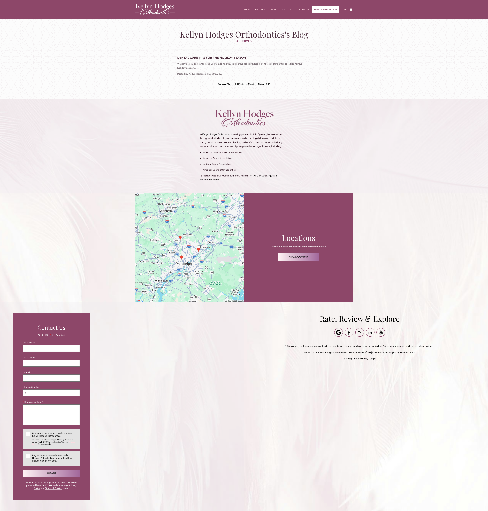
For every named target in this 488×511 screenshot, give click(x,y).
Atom (261, 84)
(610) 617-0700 (57, 482)
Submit (51, 473)
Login (373, 358)
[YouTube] (380, 332)
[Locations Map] (189, 247)
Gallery (260, 9)
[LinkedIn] (370, 332)
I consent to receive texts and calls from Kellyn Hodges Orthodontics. (53, 438)
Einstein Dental (408, 352)
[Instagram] (359, 332)
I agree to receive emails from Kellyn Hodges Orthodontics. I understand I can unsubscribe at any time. (52, 458)
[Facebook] (349, 332)
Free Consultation (325, 9)
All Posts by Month (245, 84)
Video (273, 9)
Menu (344, 9)
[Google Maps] (338, 332)
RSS (268, 84)
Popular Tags (225, 84)
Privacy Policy (361, 358)
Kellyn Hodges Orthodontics (217, 134)
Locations (303, 9)
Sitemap (348, 358)
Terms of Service (53, 488)
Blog (247, 9)
